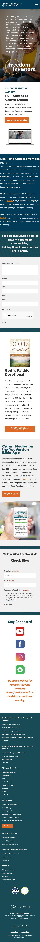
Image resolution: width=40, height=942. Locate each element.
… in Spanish (5, 860)
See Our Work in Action (8, 880)
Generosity (5, 788)
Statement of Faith (7, 873)
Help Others (7, 800)
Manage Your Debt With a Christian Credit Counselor (17, 737)
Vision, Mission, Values (8, 870)
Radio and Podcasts (10, 833)
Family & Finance (7, 782)
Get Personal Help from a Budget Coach (13, 734)
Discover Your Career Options (10, 756)
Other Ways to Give (7, 811)
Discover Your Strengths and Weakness (13, 753)
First (3, 287)
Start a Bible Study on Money (10, 731)
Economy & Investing (8, 785)
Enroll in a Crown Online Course (11, 724)
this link (3, 218)
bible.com (26, 479)
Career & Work (6, 775)
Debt (3, 779)
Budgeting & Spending (8, 772)
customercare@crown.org (22, 918)
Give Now (7, 826)
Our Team (5, 876)
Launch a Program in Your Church (12, 821)
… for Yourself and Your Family (10, 854)
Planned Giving (6, 808)
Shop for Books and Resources (14, 849)
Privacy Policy (10, 600)
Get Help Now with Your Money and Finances (17, 719)
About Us (6, 866)
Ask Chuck (5, 741)
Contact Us (5, 883)
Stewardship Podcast (8, 841)
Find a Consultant (7, 759)
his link (10, 201)
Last (3, 295)
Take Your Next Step (10, 768)
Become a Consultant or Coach (11, 817)
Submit (4, 322)
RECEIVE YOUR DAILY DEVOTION (20, 429)
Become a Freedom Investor (10, 804)
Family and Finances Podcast (10, 844)
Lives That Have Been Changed (11, 814)
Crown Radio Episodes (8, 838)
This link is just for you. (27, 180)
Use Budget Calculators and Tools (12, 728)
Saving (4, 791)
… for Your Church (7, 857)
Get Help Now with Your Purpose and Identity (17, 747)
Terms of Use (14, 932)
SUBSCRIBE (8, 604)
